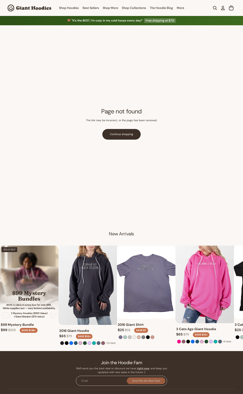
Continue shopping (121, 134)
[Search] (215, 8)
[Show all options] (111, 343)
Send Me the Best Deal (146, 380)
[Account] (223, 8)
